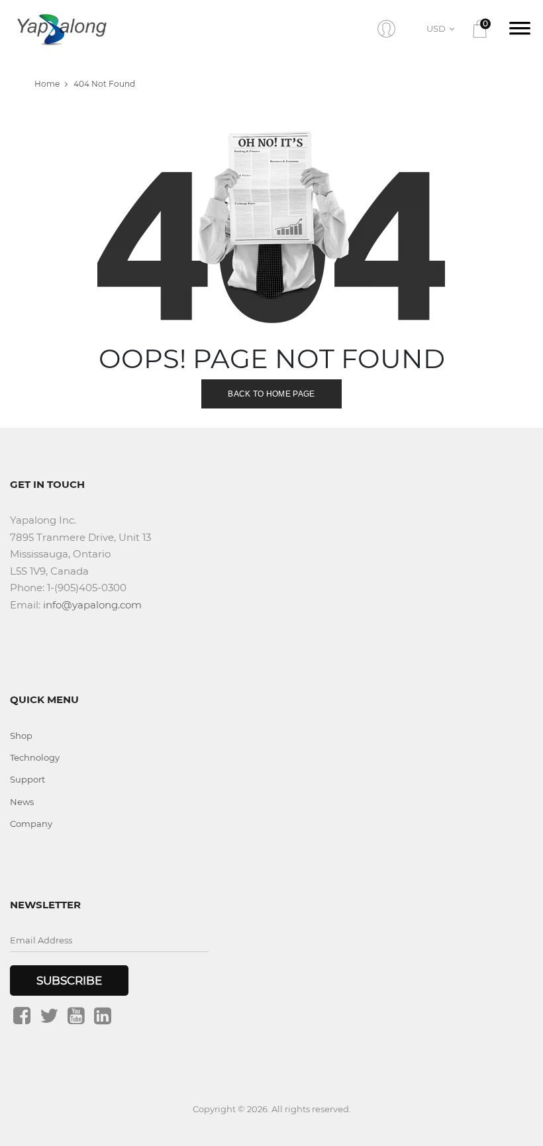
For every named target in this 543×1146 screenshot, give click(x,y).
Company (31, 823)
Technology (35, 757)
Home (47, 84)
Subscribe (69, 980)
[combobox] (442, 28)
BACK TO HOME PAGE (271, 394)
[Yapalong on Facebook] (22, 1015)
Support (27, 779)
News (22, 801)
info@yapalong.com (92, 604)
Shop (21, 735)
